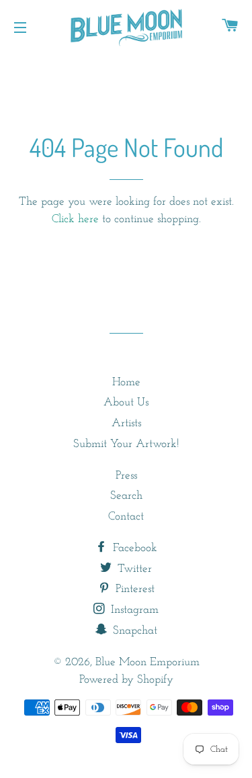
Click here (75, 219)
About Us (126, 402)
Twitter (133, 569)
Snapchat (133, 630)
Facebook (133, 548)
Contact (126, 516)
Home (126, 382)
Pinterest (133, 589)
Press (126, 475)
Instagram (133, 610)
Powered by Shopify (126, 679)
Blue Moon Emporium (147, 662)
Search (126, 495)
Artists (126, 423)
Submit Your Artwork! (126, 444)
